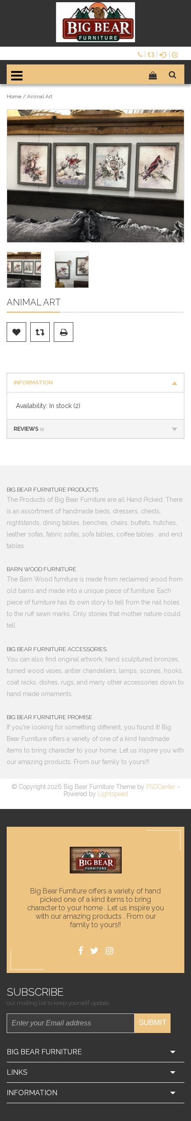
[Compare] (152, 54)
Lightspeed (113, 793)
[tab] (95, 382)
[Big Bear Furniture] (95, 22)
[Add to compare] (40, 332)
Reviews (29, 428)
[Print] (63, 332)
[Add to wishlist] (16, 332)
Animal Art (39, 96)
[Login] (164, 54)
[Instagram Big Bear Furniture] (109, 951)
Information (33, 382)
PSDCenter (160, 786)
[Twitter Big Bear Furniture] (94, 951)
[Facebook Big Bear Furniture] (81, 951)
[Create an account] (177, 54)
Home (14, 96)
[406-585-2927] (141, 54)
